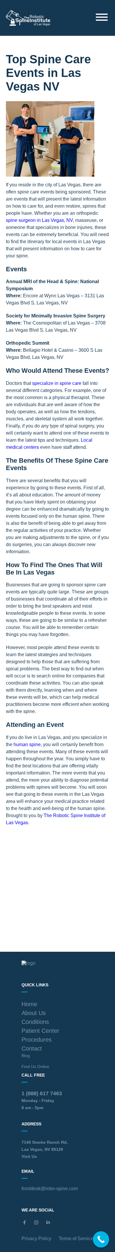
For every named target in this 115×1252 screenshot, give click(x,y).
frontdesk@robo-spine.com (50, 1188)
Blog (26, 1055)
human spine (27, 744)
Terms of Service (76, 1238)
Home (29, 1004)
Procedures (37, 1039)
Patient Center (40, 1030)
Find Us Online (35, 1066)
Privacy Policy (36, 1238)
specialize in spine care (56, 383)
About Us (34, 1013)
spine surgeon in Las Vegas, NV (39, 220)
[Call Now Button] (101, 1239)
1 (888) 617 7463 (42, 1093)
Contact (32, 1048)
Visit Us (29, 1156)
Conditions (35, 1022)
